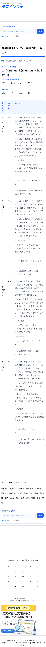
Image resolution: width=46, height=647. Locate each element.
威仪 (38, 498)
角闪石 (20, 493)
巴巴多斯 (29, 489)
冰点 (26, 493)
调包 (6, 498)
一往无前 (4, 489)
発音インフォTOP (7, 643)
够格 (22, 498)
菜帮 (36, 493)
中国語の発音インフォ (31, 640)
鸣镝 (33, 498)
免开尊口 (13, 489)
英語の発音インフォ (14, 640)
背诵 (12, 498)
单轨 (28, 498)
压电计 (21, 489)
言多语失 (38, 489)
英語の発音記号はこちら (23, 598)
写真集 (4, 493)
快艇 (31, 493)
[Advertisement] (19, 15)
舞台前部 (11, 493)
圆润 (17, 498)
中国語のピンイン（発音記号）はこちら (23, 600)
